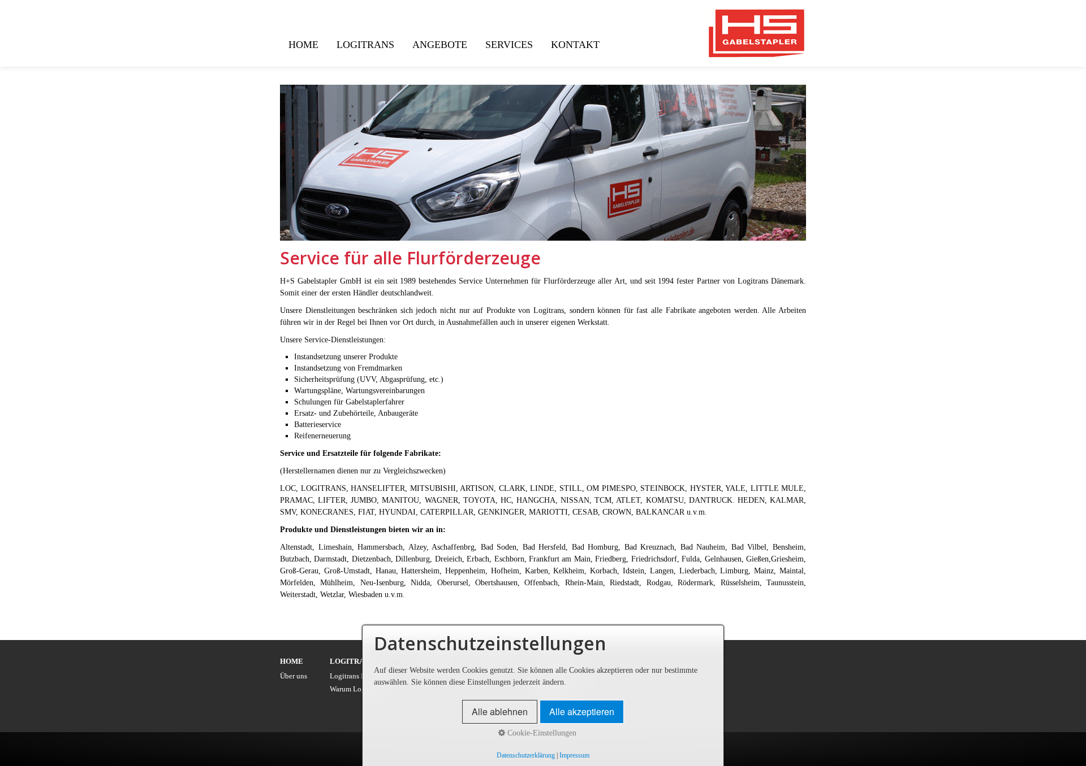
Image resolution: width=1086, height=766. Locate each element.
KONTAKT (575, 44)
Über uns (293, 676)
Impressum (574, 755)
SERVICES (509, 44)
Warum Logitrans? (358, 689)
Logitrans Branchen (360, 676)
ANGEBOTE (439, 44)
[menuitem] (304, 44)
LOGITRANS (365, 44)
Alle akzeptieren (581, 711)
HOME (303, 44)
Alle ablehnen (500, 711)
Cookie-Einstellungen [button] (540, 733)
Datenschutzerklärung (526, 755)
